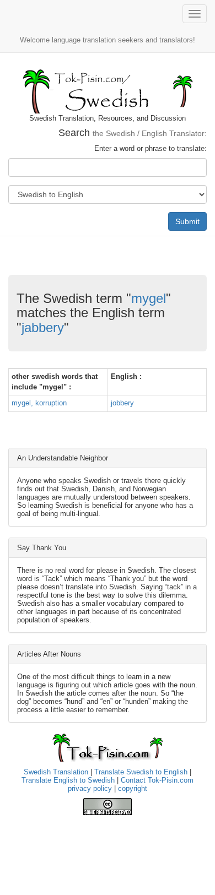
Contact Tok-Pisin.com (157, 780)
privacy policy (90, 788)
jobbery (122, 403)
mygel (148, 298)
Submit (187, 221)
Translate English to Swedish (68, 780)
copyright (132, 788)
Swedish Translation (56, 772)
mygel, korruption (39, 403)
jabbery (43, 327)
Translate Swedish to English (140, 772)
